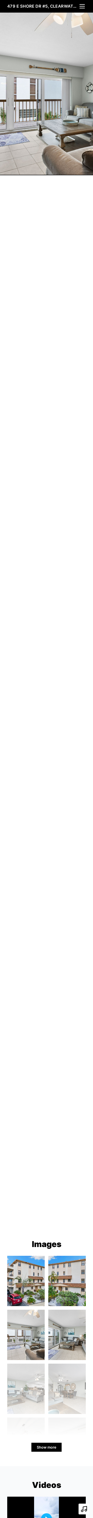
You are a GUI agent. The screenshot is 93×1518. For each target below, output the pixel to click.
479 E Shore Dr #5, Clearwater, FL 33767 (43, 6)
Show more (46, 1447)
